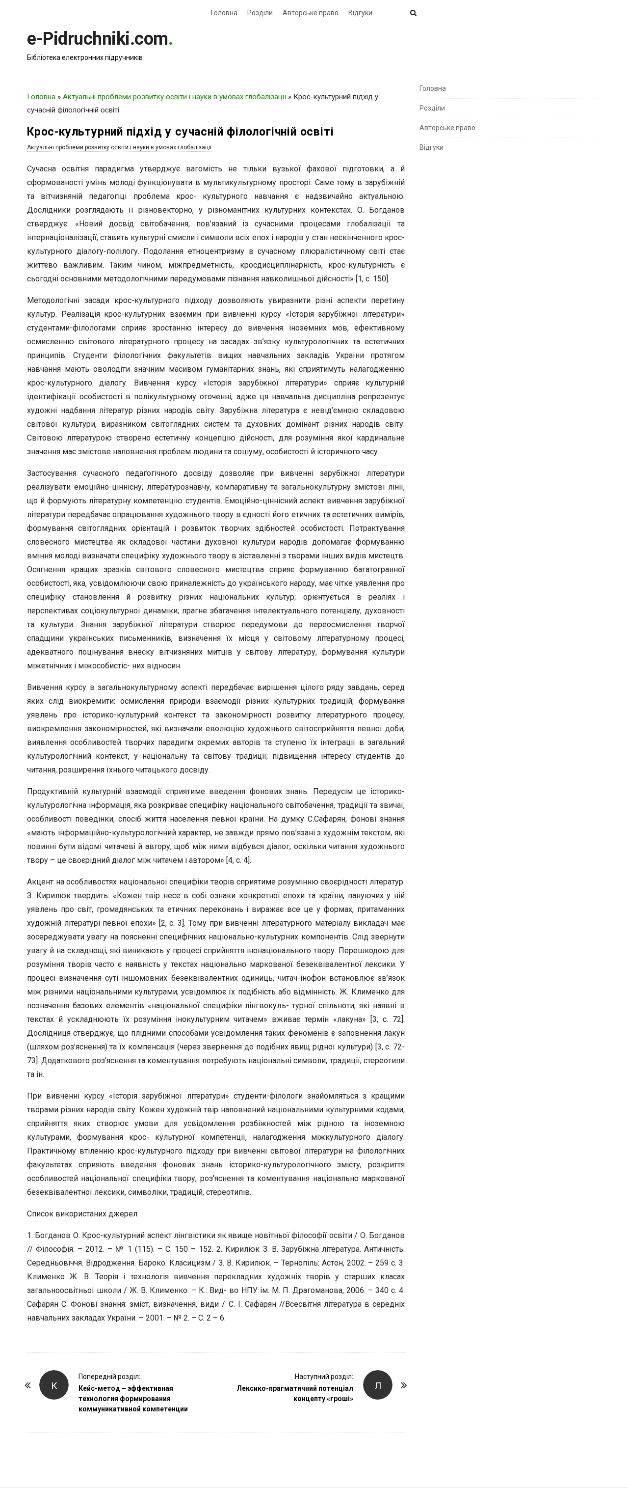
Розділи (260, 13)
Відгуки (360, 13)
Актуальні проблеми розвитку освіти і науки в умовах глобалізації (174, 96)
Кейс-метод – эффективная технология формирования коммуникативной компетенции (133, 1398)
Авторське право (311, 13)
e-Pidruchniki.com (97, 38)
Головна (224, 13)
